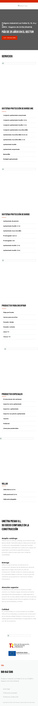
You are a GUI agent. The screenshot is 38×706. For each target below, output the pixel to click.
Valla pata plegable (9, 499)
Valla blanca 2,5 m (9, 489)
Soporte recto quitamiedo (12, 404)
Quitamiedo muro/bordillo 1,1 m (14, 139)
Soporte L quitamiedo (10, 409)
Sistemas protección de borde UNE (17, 108)
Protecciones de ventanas (12, 399)
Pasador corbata (9, 327)
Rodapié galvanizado (10, 159)
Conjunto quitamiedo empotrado (14, 115)
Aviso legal (6, 689)
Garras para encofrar (10, 317)
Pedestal (6, 423)
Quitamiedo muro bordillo (12, 231)
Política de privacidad (10, 693)
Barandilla (6, 154)
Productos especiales (12, 394)
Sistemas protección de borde (16, 214)
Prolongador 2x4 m (10, 236)
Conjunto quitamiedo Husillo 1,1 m (15, 125)
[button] (19, 115)
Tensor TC (7, 337)
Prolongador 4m (9, 240)
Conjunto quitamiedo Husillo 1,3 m (15, 120)
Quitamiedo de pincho (11, 221)
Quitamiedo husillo (9, 144)
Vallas (5, 483)
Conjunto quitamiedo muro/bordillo (15, 130)
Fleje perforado (8, 312)
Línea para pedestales (10, 428)
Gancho (6, 418)
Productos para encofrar (14, 305)
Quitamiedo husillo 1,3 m (11, 250)
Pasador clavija (8, 322)
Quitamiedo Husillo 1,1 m (11, 226)
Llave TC (6, 332)
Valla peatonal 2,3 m (10, 494)
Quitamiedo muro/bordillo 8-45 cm (15, 135)
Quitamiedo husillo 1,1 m (11, 245)
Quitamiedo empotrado (11, 149)
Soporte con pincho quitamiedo (14, 414)
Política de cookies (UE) (10, 697)
